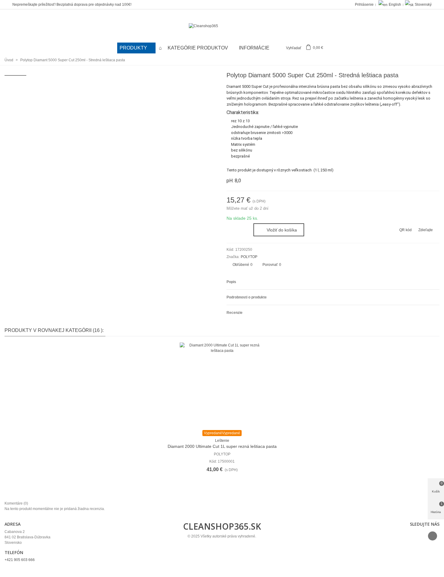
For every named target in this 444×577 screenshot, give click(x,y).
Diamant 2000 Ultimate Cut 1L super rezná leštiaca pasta (222, 446)
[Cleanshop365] (222, 26)
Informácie (254, 47)
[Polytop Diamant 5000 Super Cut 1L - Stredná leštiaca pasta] (434, 76)
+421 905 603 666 (20, 560)
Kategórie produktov (198, 47)
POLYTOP (249, 257)
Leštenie (222, 440)
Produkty (134, 47)
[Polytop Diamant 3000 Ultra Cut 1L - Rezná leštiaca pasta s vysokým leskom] (425, 76)
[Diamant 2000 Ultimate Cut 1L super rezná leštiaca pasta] (222, 385)
